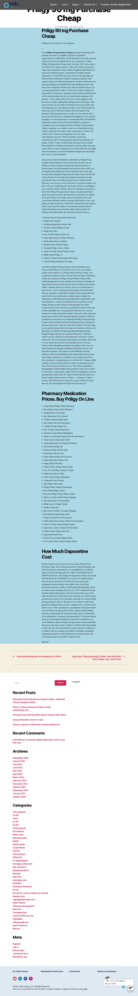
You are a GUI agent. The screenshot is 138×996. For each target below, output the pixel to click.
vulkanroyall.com (21, 922)
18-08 (15, 815)
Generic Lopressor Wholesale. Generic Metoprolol (36, 724)
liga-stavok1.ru (20, 867)
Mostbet (17, 873)
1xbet (15, 818)
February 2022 (19, 780)
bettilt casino (19, 844)
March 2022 (18, 777)
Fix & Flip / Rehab (20, 971)
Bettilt (15, 841)
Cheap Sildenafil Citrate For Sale (28, 720)
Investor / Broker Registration (116, 4)
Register (17, 944)
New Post (17, 877)
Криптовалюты (20, 925)
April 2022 (18, 774)
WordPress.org (20, 957)
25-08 (15, 825)
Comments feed (20, 953)
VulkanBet (17, 919)
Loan (64, 4)
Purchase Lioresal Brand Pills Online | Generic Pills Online (39, 715)
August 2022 (19, 761)
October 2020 (19, 797)
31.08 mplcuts (19, 828)
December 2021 (20, 784)
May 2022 (17, 771)
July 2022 (17, 764)
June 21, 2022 (78, 27)
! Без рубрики (19, 812)
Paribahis (17, 883)
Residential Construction (52, 971)
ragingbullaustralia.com (24, 899)
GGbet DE (17, 857)
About (53, 4)
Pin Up (15, 890)
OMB (21, 986)
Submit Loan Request (106, 971)
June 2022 (18, 767)
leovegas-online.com (22, 864)
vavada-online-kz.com (23, 916)
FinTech (16, 851)
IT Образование (20, 860)
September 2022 (21, 758)
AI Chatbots (18, 831)
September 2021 (20, 790)
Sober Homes (19, 903)
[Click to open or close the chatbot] (130, 988)
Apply (75, 4)
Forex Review (19, 854)
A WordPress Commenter (25, 740)
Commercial (74, 971)
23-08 (15, 822)
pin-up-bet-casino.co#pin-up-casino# (30, 893)
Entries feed (18, 950)
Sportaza (17, 909)
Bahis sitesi (18, 835)
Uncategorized (20, 912)
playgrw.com (19, 896)
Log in (15, 947)
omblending (64, 27)
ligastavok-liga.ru (21, 870)
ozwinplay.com (20, 880)
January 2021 (19, 793)
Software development (23, 906)
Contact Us (89, 4)
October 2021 (19, 787)
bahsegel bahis (20, 838)
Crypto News (19, 847)
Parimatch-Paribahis (22, 886)
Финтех (16, 928)
